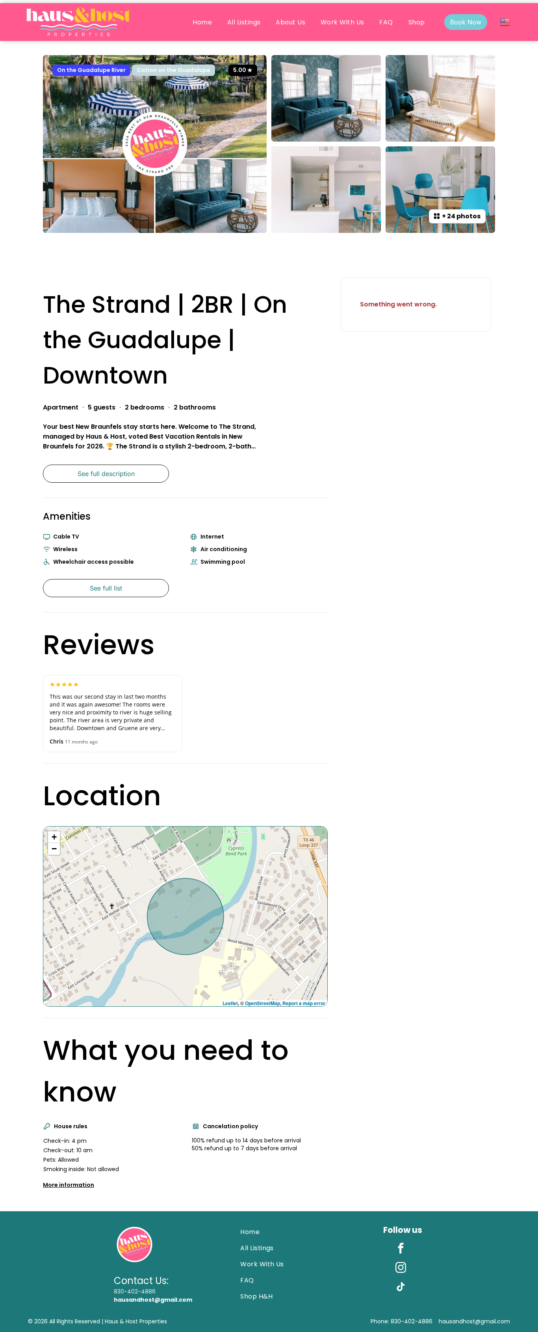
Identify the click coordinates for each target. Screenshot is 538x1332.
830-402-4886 (135, 1291)
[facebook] (401, 1249)
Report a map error (303, 1003)
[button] (54, 837)
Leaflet (230, 1003)
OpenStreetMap (262, 1003)
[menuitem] (202, 22)
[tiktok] (401, 1287)
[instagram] (401, 1268)
